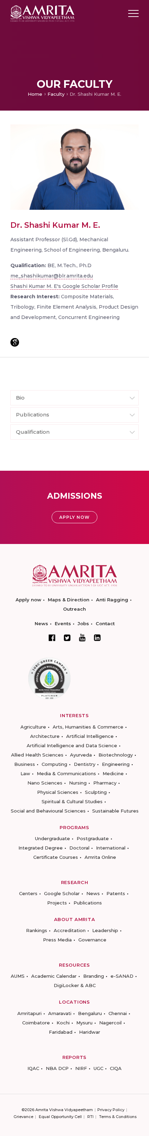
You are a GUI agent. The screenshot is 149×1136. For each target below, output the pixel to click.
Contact (105, 623)
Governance (92, 939)
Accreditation (70, 930)
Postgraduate (93, 838)
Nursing (78, 783)
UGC (98, 1068)
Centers (28, 893)
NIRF (81, 1068)
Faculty (55, 94)
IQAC (33, 1068)
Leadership (105, 930)
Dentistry (84, 764)
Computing (54, 764)
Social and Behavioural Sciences (48, 811)
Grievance (23, 1116)
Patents (115, 893)
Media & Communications (66, 773)
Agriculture (33, 727)
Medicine (113, 773)
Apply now (28, 599)
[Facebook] (52, 637)
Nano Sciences (44, 783)
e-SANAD (122, 976)
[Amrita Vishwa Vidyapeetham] (42, 13)
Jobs (83, 623)
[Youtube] (82, 637)
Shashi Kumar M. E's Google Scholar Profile (64, 286)
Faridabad (60, 1032)
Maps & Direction (68, 599)
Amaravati (59, 1013)
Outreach (74, 609)
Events (63, 623)
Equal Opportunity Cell (60, 1116)
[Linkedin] (97, 637)
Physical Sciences (57, 792)
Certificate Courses (55, 857)
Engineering (116, 764)
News (41, 623)
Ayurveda (81, 755)
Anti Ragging (112, 599)
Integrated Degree (40, 848)
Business (24, 764)
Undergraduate (52, 838)
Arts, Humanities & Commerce (88, 727)
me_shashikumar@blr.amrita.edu (51, 276)
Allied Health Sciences (37, 755)
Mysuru (84, 1022)
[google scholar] (14, 342)
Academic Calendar (54, 976)
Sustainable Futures (115, 811)
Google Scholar (62, 893)
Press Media (57, 939)
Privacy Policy (110, 1109)
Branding (93, 976)
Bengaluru (90, 1013)
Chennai (117, 1013)
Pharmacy (104, 783)
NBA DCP (57, 1068)
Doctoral (79, 848)
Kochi (63, 1022)
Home (35, 94)
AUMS (18, 976)
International (110, 848)
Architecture (45, 736)
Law (25, 773)
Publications (87, 902)
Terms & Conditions (118, 1116)
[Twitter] (67, 637)
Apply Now (74, 517)
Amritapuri (29, 1013)
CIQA (116, 1068)
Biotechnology (115, 755)
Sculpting (96, 792)
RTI (90, 1116)
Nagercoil (110, 1022)
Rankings (36, 930)
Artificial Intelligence (90, 736)
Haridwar (89, 1032)
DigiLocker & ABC (75, 985)
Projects (57, 902)
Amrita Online (100, 857)
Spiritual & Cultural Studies (72, 801)
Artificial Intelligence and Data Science (72, 745)
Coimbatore (36, 1022)
